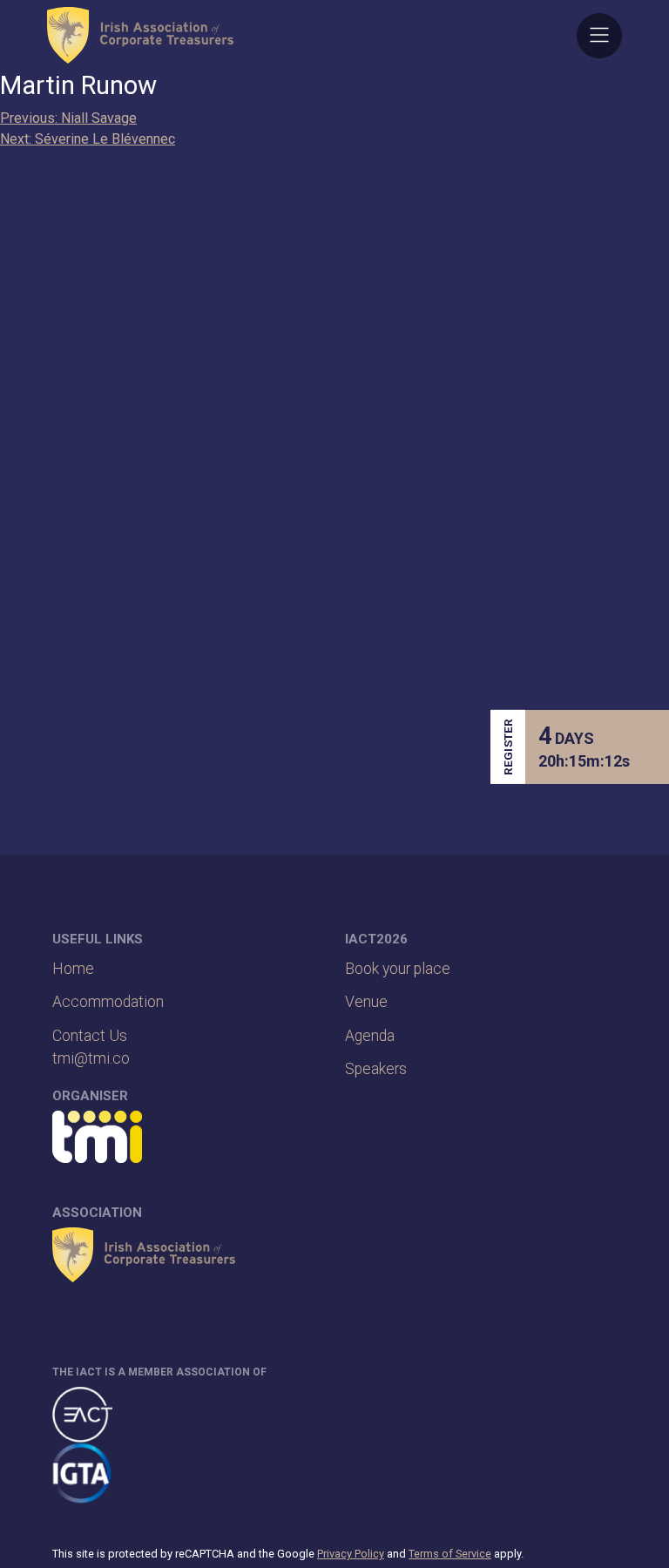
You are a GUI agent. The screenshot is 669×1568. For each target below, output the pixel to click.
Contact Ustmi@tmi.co (91, 1047)
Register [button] (508, 747)
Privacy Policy (350, 1553)
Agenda (370, 1035)
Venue (366, 1001)
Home (73, 968)
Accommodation (108, 1001)
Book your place (397, 968)
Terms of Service (450, 1553)
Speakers (376, 1069)
